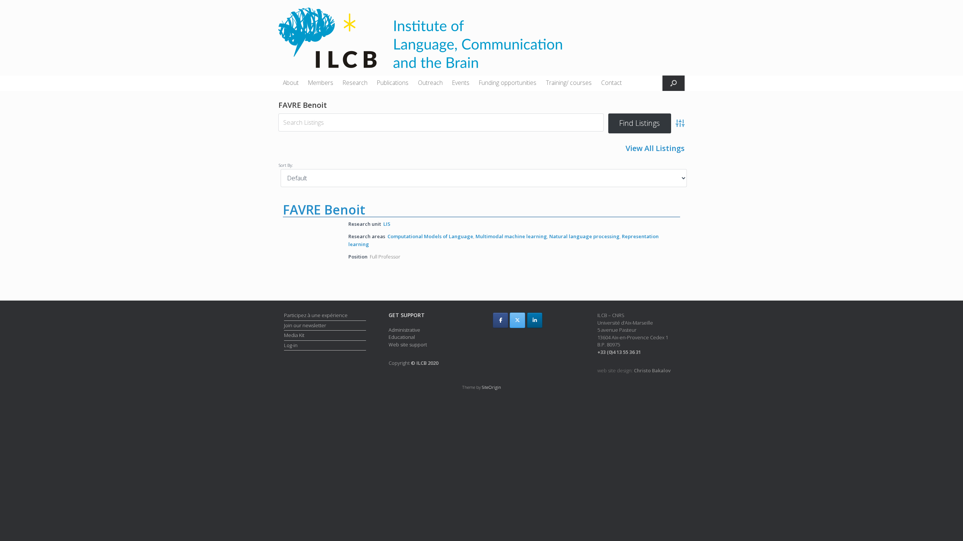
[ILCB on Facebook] (500, 320)
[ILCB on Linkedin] (534, 320)
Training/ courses (569, 83)
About (291, 83)
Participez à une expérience (316, 315)
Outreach (430, 83)
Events (460, 83)
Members (320, 83)
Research (355, 83)
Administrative (404, 329)
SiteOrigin (491, 387)
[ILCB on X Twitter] (517, 320)
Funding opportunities (507, 83)
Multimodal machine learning (511, 236)
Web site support (408, 344)
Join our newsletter (305, 325)
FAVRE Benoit (324, 209)
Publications (393, 83)
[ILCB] (420, 38)
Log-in (291, 345)
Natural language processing (584, 236)
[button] (673, 83)
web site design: (634, 370)
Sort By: (285, 165)
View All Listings (655, 148)
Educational (402, 337)
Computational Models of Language (430, 236)
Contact (611, 83)
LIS (386, 224)
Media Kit (294, 335)
